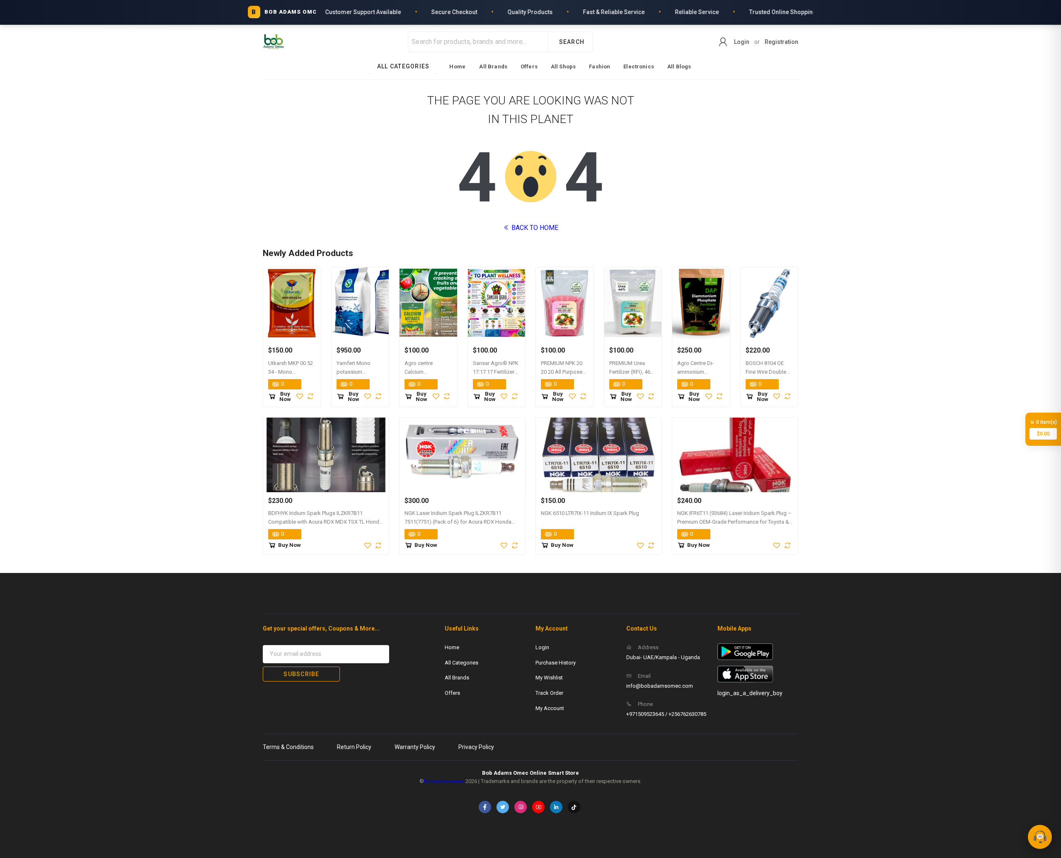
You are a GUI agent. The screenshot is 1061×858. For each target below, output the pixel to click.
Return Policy (354, 747)
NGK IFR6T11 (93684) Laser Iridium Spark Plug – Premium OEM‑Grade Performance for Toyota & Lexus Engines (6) (734, 522)
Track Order (549, 693)
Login (741, 42)
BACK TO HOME (534, 228)
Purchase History (555, 663)
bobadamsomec (444, 781)
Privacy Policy (476, 747)
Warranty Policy (415, 747)
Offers (529, 66)
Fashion (599, 66)
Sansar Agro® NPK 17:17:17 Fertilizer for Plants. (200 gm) (496, 372)
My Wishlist (549, 677)
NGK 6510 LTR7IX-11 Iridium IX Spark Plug (590, 513)
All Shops (563, 66)
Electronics (638, 66)
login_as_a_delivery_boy (749, 693)
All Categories (461, 663)
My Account (549, 708)
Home (457, 66)
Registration (781, 42)
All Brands (493, 66)
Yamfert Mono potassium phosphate (354, 372)
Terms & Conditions (288, 747)
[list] (530, 66)
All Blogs (679, 66)
